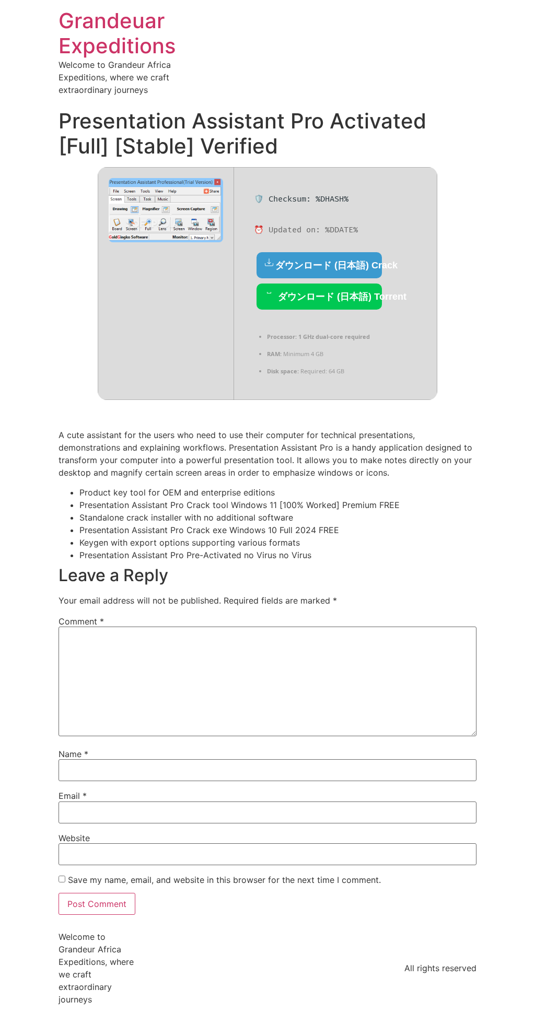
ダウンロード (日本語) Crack (328, 265)
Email (73, 796)
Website (74, 838)
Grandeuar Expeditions (117, 33)
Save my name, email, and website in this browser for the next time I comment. (224, 880)
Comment (81, 621)
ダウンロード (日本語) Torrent (328, 296)
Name (73, 754)
